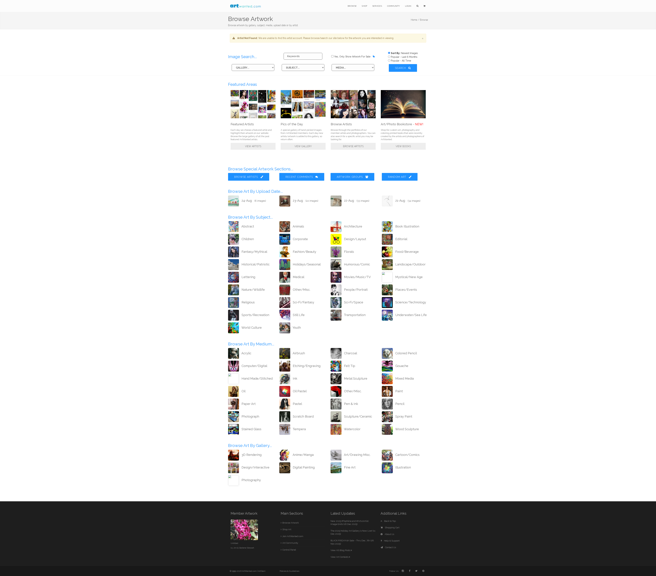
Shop (364, 6)
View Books (403, 146)
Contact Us (390, 547)
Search (401, 68)
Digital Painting (303, 467)
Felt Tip (349, 366)
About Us (389, 534)
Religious (248, 302)
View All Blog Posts (341, 550)
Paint (398, 391)
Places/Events (405, 289)
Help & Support (392, 540)
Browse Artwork (290, 522)
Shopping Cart (391, 527)
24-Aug (253, 200)
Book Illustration (406, 226)
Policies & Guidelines (289, 571)
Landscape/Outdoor (410, 264)
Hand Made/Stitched (257, 378)
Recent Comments (299, 176)
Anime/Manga (303, 455)
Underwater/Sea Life (410, 315)
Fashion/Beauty (304, 251)
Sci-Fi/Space (353, 302)
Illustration (402, 467)
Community (393, 6)
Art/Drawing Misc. (356, 455)
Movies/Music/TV (357, 277)
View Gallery (303, 146)
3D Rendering (251, 455)
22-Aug (356, 200)
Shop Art (286, 529)
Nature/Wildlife (253, 289)
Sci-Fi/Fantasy (303, 302)
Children (247, 239)
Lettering (248, 277)
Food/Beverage (406, 251)
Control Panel (289, 549)
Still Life (298, 315)
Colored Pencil (405, 353)
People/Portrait (355, 289)
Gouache (401, 366)
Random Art (397, 176)
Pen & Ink (350, 404)
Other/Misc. (301, 289)
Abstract (247, 226)
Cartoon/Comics (407, 455)
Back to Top (390, 521)
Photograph (250, 416)
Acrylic (246, 353)
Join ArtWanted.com (292, 536)
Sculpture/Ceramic (357, 416)
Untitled (234, 543)
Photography (251, 480)
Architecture (352, 226)
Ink (294, 378)
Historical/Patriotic (255, 264)
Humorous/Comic (356, 264)
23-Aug (305, 200)
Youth (296, 327)
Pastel (297, 404)
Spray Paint (403, 416)
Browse (352, 6)
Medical (298, 277)
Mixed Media (404, 378)
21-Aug (407, 200)
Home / (415, 19)
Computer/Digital (254, 366)
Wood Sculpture (406, 429)
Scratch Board (303, 416)
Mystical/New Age (408, 277)
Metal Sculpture (355, 378)
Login (408, 6)
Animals (298, 226)
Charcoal (350, 353)
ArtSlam (261, 571)
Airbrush (298, 353)
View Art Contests (340, 557)
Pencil (399, 404)
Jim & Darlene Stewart (243, 548)
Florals (348, 251)
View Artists (253, 146)
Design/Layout (354, 239)
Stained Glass (251, 429)
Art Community (290, 543)
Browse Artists (353, 146)
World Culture (251, 327)
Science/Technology (410, 302)
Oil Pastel (299, 391)
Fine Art (349, 467)
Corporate (300, 239)
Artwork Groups (350, 176)
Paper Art (248, 404)
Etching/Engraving (306, 366)
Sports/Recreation (255, 315)
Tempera (299, 429)
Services (377, 6)
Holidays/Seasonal (306, 264)
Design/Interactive (255, 467)
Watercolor (351, 429)
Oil (243, 391)
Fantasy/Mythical (254, 251)
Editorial (400, 239)
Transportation (354, 315)
